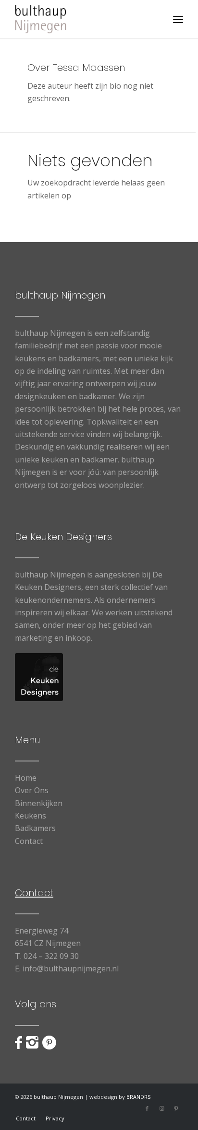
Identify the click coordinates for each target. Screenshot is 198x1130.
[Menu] (178, 19)
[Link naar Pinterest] (176, 1108)
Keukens (30, 815)
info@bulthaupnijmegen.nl (71, 968)
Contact (29, 841)
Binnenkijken (38, 803)
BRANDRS (138, 1096)
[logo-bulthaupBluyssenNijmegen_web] (82, 19)
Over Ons (32, 790)
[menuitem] (178, 19)
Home (26, 778)
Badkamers (35, 828)
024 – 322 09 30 (51, 956)
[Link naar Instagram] (161, 1108)
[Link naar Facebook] (147, 1108)
